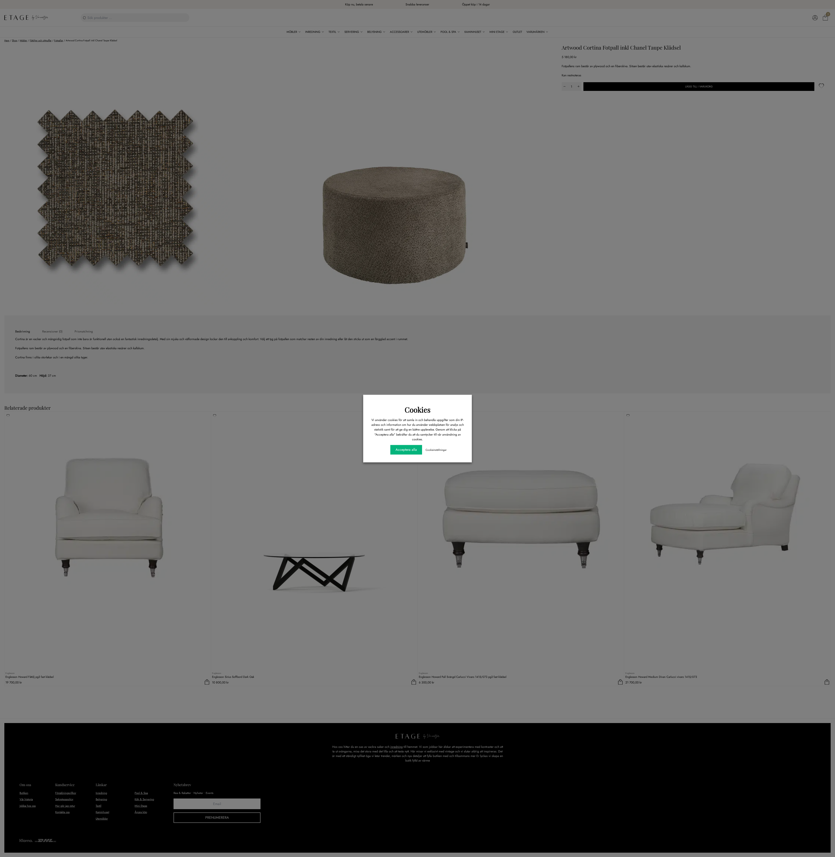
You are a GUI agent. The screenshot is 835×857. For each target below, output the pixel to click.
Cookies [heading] (418, 409)
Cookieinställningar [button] (436, 450)
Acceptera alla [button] (406, 449)
